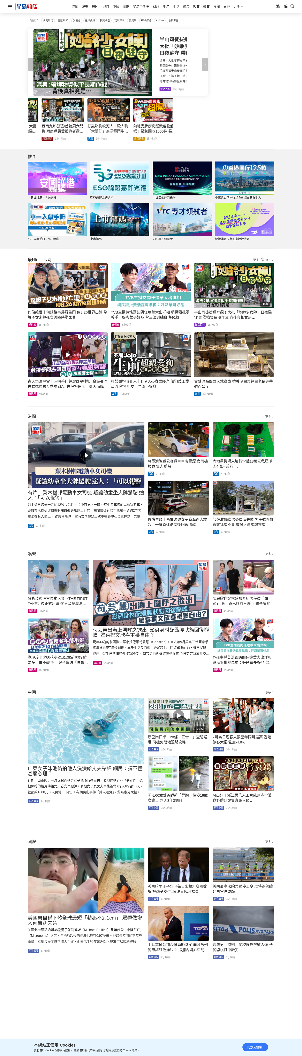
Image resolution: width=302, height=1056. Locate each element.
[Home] (27, 6)
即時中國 (33, 801)
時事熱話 (171, 138)
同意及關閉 (254, 1047)
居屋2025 (63, 20)
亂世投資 (90, 20)
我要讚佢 (105, 20)
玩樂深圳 (119, 20)
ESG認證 (146, 20)
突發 (76, 138)
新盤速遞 (33, 138)
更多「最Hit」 (262, 259)
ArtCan (160, 20)
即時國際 (218, 749)
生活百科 (200, 324)
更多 (268, 416)
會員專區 (173, 20)
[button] (205, 64)
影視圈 (32, 324)
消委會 (77, 20)
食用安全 (125, 138)
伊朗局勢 (48, 20)
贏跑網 (132, 20)
